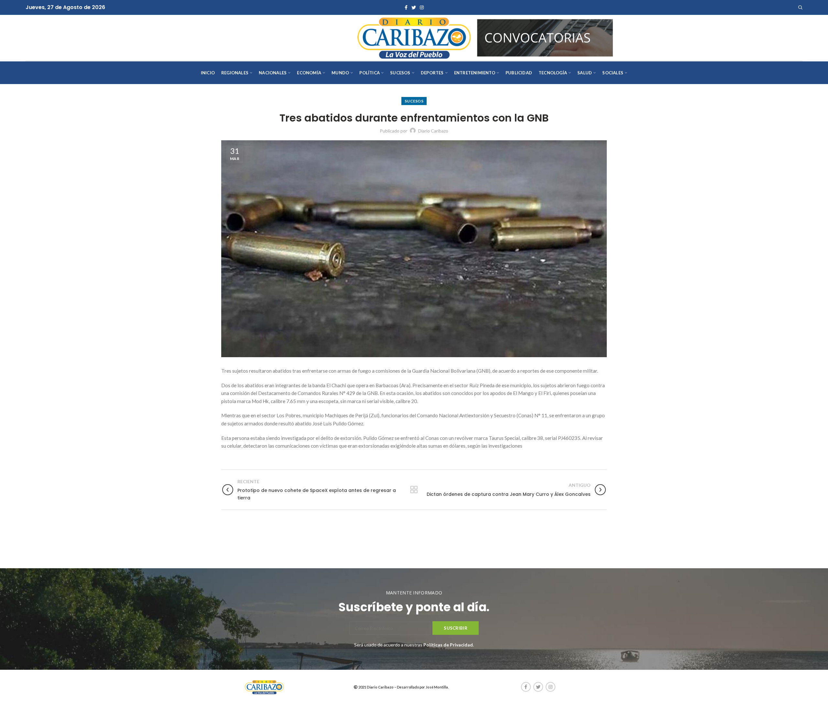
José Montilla (437, 687)
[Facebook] (406, 7)
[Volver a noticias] (414, 490)
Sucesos (414, 101)
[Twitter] (413, 7)
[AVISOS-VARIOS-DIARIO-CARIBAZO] (545, 37)
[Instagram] (422, 7)
